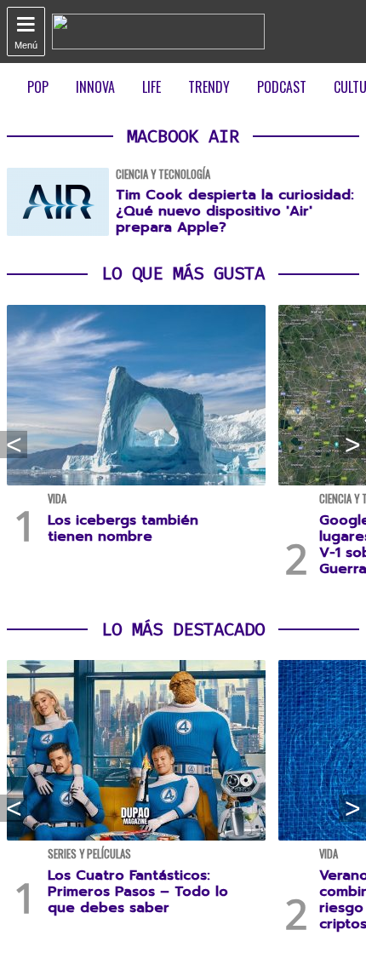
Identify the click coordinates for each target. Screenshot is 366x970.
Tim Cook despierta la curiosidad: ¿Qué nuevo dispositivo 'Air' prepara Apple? (235, 211)
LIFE (151, 87)
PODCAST (281, 87)
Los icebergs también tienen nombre (123, 528)
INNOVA (95, 87)
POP (38, 87)
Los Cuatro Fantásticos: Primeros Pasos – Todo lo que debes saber (138, 891)
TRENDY (209, 87)
